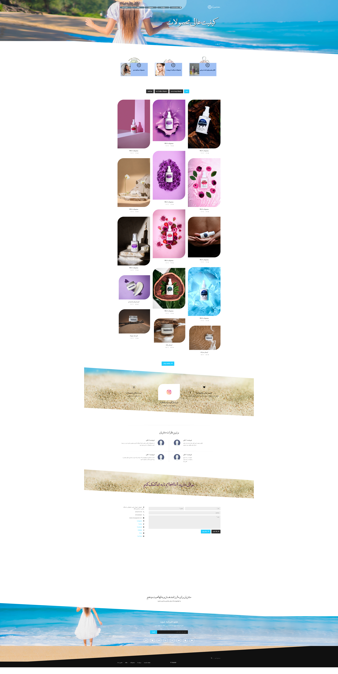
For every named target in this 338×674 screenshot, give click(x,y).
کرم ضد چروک (134, 336)
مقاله (138, 7)
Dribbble (140, 530)
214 (131, 304)
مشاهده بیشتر (166, 364)
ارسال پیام (204, 531)
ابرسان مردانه (204, 352)
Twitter (140, 524)
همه (187, 91)
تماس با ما (125, 7)
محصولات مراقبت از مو (161, 91)
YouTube (139, 536)
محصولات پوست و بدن (176, 91)
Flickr (140, 533)
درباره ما (163, 7)
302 (166, 347)
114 (131, 153)
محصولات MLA (133, 151)
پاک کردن (215, 531)
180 (201, 355)
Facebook (139, 527)
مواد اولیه (150, 91)
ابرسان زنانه (169, 345)
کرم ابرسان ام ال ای (133, 302)
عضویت (153, 632)
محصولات (150, 7)
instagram (139, 521)
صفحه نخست (175, 8)
